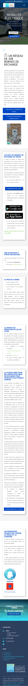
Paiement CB (6, 660)
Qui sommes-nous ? (14, 36)
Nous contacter (13, 32)
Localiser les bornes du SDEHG (14, 111)
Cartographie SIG (7, 653)
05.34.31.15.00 (9, 638)
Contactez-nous (14, 614)
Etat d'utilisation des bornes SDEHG (14, 117)
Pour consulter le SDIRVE (14, 509)
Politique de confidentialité (13, 685)
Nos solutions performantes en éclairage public (14, 656)
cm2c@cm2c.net (15, 355)
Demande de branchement (9, 658)
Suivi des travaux (7, 654)
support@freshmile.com (17, 264)
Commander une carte (14, 188)
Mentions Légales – (12, 683)
